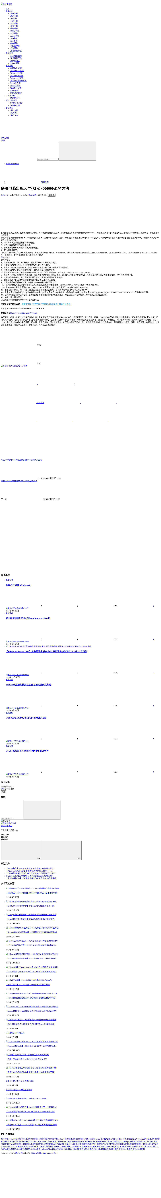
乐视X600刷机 (128, 1139)
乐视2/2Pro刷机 (72, 1146)
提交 (3, 792)
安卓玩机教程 (16, 56)
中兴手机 (14, 43)
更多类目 (9, 108)
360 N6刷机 (97, 1142)
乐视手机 (14, 14)
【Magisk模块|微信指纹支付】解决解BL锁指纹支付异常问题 (31, 998)
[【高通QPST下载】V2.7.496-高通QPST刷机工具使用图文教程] (32, 1120)
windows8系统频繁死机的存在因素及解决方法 (28, 684)
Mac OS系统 (15, 86)
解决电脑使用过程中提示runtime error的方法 (28, 618)
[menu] (2, 2)
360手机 (13, 19)
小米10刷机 (26, 1144)
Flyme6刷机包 (15, 1144)
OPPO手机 (14, 31)
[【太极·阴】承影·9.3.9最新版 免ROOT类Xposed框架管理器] (31, 1020)
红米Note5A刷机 (18, 1149)
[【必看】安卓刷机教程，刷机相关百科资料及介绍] (27, 1055)
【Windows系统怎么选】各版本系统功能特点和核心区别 (29, 871)
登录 (3, 138)
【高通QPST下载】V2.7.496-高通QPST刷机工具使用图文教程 (31, 1125)
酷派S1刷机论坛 (90, 1149)
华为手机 (14, 48)
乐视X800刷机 (77, 1139)
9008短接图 (53, 1139)
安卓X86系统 (15, 88)
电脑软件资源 (16, 68)
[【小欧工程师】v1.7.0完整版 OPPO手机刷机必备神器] (29, 980)
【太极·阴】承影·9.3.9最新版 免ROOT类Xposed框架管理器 (30, 1024)
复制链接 (52, 195)
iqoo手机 (13, 41)
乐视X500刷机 (116, 1139)
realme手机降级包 (103, 1139)
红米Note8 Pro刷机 (32, 1149)
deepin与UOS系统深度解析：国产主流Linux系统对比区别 (29, 876)
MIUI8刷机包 (103, 1149)
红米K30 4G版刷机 (64, 1149)
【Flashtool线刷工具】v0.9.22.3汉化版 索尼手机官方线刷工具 (31, 1046)
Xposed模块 (15, 63)
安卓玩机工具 (16, 58)
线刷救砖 (22, 1139)
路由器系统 (10, 96)
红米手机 (14, 23)
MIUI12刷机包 (84, 1144)
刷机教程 (76, 1142)
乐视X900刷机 (32, 1139)
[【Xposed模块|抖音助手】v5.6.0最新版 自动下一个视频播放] (31, 1107)
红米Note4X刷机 (125, 1149)
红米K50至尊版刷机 (45, 1146)
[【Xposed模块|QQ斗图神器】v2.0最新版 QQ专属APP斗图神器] (32, 928)
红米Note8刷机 (139, 1149)
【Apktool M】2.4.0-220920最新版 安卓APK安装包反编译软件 (31, 1011)
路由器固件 (15, 98)
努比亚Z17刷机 (109, 1144)
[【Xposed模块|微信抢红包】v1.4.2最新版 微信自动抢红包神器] (32, 954)
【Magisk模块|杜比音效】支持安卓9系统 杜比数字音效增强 (30, 919)
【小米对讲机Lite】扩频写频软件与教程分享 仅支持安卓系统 (31, 878)
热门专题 (14, 110)
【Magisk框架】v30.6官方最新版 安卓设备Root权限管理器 (30, 868)
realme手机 (14, 36)
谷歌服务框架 (62, 1144)
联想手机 (14, 28)
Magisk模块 (15, 61)
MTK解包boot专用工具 (15, 1033)
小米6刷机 (73, 1144)
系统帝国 (19, 1153)
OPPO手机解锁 (96, 1144)
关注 (38, 858)
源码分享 (14, 115)
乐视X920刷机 (37, 1144)
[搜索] (77, 151)
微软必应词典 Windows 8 (18, 585)
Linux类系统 (15, 83)
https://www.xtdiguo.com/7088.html (23, 313)
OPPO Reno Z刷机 (64, 1142)
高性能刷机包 (135, 1144)
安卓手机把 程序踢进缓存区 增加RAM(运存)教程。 (27, 1098)
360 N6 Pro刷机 (22, 1142)
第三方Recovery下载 (9, 1139)
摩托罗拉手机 (16, 51)
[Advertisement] (71, 213)
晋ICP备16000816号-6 (48, 1153)
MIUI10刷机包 (86, 1142)
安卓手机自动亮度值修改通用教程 (20, 1081)
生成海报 (40, 403)
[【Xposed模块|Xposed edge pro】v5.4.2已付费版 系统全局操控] (32, 967)
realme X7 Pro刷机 (48, 1149)
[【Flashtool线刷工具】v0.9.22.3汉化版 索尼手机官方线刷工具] (32, 1042)
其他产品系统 (11, 100)
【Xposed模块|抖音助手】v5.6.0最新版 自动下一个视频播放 (30, 1112)
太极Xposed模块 (128, 1142)
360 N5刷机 (113, 1149)
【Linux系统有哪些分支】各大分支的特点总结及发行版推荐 (30, 873)
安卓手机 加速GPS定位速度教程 (19, 1090)
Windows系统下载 (142, 1139)
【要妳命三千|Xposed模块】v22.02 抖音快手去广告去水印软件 (31, 893)
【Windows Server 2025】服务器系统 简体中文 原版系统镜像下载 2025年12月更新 (46, 651)
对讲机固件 (15, 105)
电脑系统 (9, 66)
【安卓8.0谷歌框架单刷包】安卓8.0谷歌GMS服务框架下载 (30, 906)
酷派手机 (14, 16)
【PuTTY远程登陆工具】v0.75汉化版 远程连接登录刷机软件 (31, 945)
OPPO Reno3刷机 (49, 1142)
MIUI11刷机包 (17, 1146)
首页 (7, 9)
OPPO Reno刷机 (35, 1142)
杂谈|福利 (14, 113)
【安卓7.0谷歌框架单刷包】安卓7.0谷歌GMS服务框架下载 (30, 1072)
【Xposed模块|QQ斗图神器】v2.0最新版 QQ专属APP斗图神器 (31, 932)
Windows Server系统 (18, 81)
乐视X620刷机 (9, 1142)
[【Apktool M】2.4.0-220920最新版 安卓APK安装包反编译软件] (32, 1007)
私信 (79, 858)
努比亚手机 (15, 46)
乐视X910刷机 (120, 1146)
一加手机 (14, 33)
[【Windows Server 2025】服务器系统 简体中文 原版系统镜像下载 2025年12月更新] (40, 646)
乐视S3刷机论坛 (50, 1144)
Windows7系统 (16, 73)
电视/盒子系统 (16, 103)
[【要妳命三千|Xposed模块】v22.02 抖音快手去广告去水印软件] (32, 888)
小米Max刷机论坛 (148, 1144)
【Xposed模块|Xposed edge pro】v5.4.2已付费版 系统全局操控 (31, 972)
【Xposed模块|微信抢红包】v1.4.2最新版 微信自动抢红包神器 (31, 958)
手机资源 (9, 53)
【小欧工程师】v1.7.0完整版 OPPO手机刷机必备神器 (28, 985)
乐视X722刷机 (60, 1146)
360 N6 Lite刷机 (122, 1144)
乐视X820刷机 (89, 1139)
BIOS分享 (14, 91)
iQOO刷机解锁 (94, 1146)
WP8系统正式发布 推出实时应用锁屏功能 (26, 718)
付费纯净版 (43, 1139)
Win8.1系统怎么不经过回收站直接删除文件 (27, 751)
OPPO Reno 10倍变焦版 (112, 1142)
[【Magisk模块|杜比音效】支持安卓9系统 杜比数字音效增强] (31, 915)
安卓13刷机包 (77, 1149)
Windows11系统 (16, 78)
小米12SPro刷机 (107, 1146)
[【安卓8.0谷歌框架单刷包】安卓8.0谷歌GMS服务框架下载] (31, 902)
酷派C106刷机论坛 (134, 1146)
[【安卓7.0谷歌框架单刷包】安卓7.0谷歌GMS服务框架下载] (31, 1068)
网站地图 (35, 1153)
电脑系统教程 (16, 93)
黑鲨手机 (14, 26)
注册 (7, 138)
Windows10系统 (16, 76)
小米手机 (14, 21)
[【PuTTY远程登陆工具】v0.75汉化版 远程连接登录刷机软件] (32, 941)
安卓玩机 (9, 11)
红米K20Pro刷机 (149, 1146)
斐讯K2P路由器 (30, 1146)
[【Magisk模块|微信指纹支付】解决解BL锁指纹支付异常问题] (31, 993)
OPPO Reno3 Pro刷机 (144, 1142)
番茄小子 (4, 195)
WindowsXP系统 (17, 71)
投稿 (3, 140)
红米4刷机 (83, 1146)
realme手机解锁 (64, 1139)
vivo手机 (13, 38)
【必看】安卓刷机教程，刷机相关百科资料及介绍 (26, 1059)
